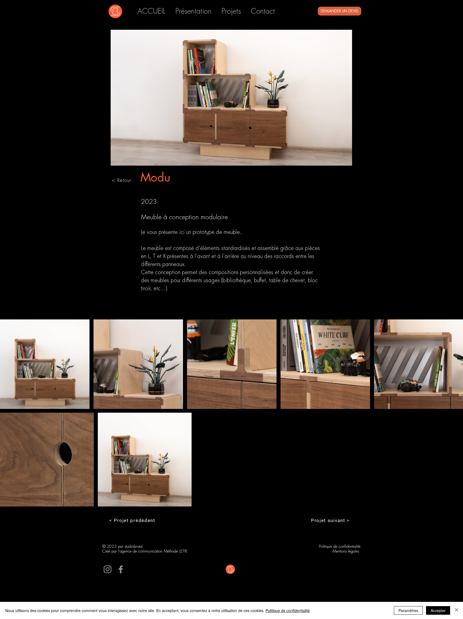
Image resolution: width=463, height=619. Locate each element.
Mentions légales (346, 551)
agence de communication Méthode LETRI (153, 551)
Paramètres (408, 610)
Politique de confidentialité (339, 547)
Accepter (438, 610)
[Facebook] (120, 569)
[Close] (456, 610)
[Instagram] (107, 569)
